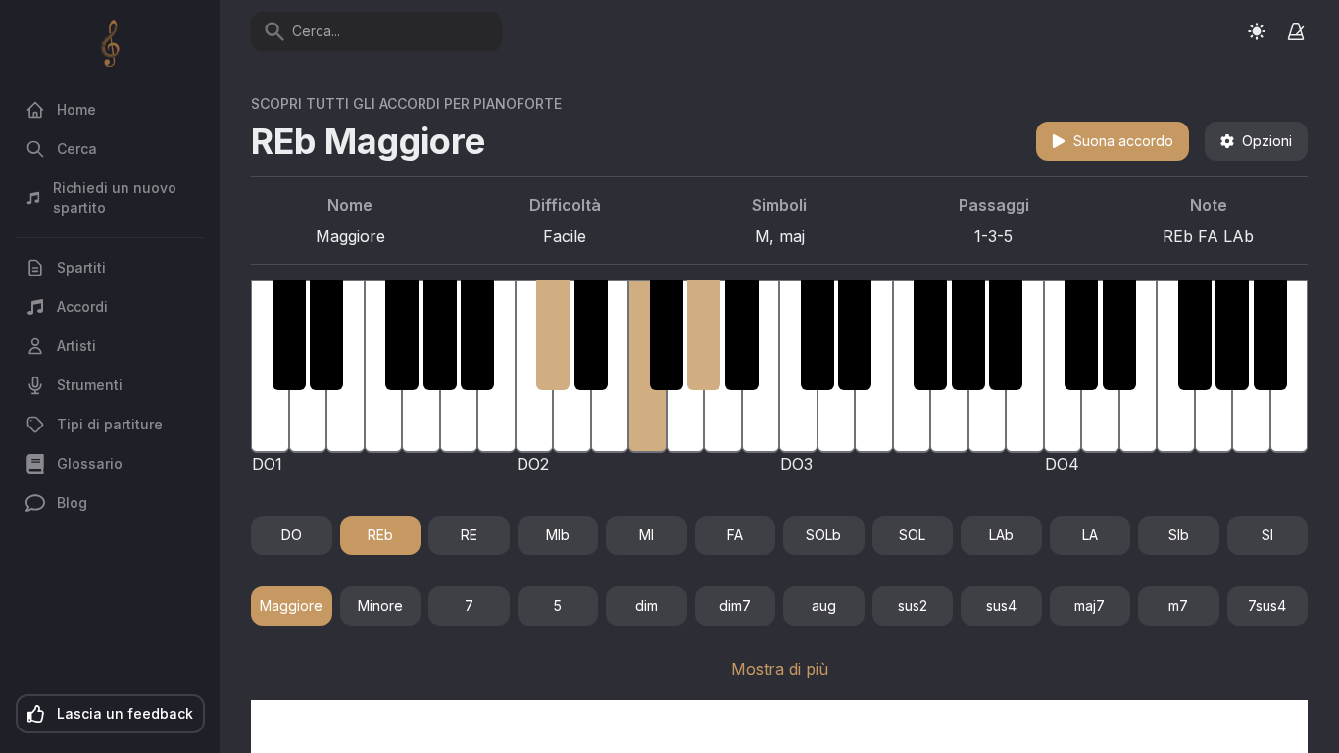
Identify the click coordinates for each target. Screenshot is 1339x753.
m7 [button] (1178, 605)
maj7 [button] (1089, 605)
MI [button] (646, 535)
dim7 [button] (735, 605)
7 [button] (469, 605)
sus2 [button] (912, 605)
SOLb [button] (823, 535)
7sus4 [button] (1267, 605)
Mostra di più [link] (779, 668)
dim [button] (646, 605)
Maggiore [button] (291, 605)
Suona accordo (1123, 140)
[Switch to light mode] (1256, 31)
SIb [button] (1178, 535)
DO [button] (291, 535)
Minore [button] (380, 605)
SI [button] (1267, 535)
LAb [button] (1001, 535)
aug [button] (824, 605)
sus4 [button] (1001, 605)
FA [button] (735, 535)
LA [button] (1090, 535)
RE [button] (469, 535)
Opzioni (1267, 140)
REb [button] (380, 535)
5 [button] (558, 605)
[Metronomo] (1296, 31)
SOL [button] (912, 535)
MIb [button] (558, 535)
